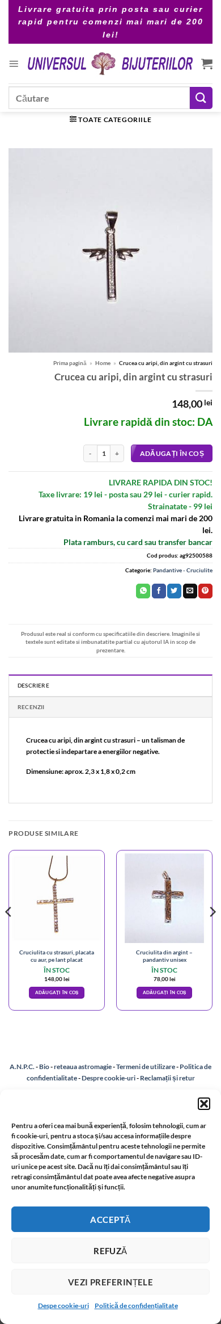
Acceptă (110, 1219)
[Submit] (201, 98)
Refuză (111, 1251)
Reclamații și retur (167, 1078)
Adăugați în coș (172, 453)
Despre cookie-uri (109, 1078)
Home (102, 362)
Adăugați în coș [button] (57, 992)
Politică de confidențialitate (136, 1305)
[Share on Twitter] (174, 591)
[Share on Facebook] (159, 591)
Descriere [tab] (33, 685)
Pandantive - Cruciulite (182, 570)
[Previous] (9, 935)
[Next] (212, 935)
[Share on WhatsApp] (143, 591)
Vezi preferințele (111, 1282)
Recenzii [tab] (31, 706)
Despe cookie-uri (63, 1305)
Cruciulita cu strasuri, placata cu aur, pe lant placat (56, 956)
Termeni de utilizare (145, 1066)
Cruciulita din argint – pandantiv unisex (164, 956)
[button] (204, 1103)
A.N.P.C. (22, 1066)
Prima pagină (70, 362)
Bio (44, 1066)
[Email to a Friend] (190, 591)
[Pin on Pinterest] (205, 591)
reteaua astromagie (83, 1066)
